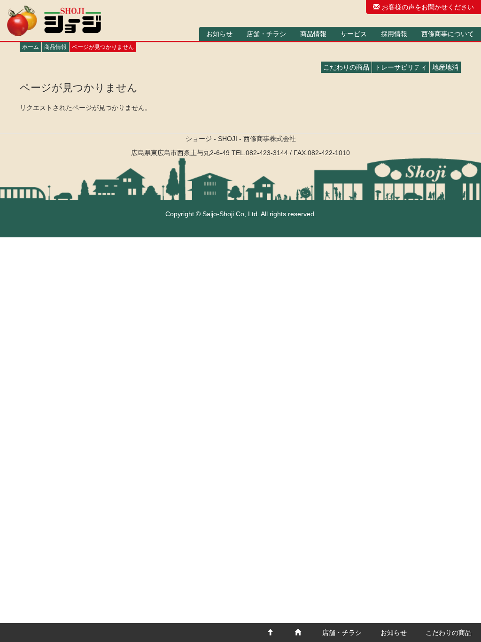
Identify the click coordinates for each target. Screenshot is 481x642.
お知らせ (219, 34)
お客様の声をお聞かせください (428, 7)
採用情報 (394, 34)
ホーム (30, 47)
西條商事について (447, 34)
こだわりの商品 (346, 67)
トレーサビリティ (400, 67)
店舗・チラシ (266, 34)
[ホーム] (54, 20)
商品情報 (313, 34)
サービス (354, 34)
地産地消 (445, 67)
